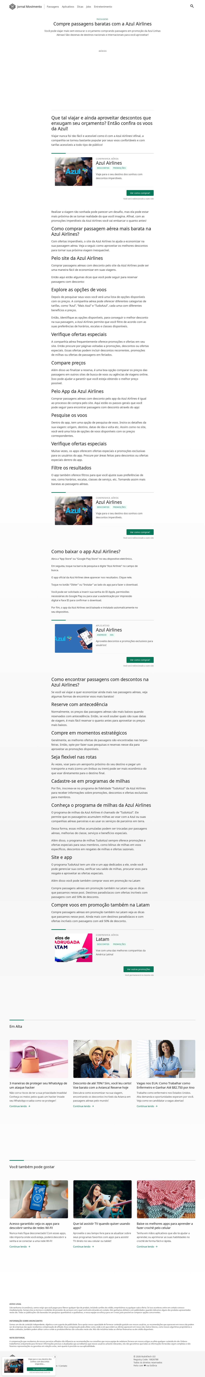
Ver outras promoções (138, 969)
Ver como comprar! (140, 192)
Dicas (80, 6)
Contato (63, 1365)
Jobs (88, 6)
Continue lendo (18, 1106)
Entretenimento (103, 6)
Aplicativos (68, 6)
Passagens (53, 6)
